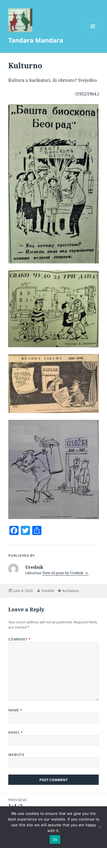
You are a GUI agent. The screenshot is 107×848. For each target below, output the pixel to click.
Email (15, 732)
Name (15, 710)
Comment (19, 639)
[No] (100, 827)
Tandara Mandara (35, 40)
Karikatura (70, 590)
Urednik (47, 590)
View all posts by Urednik (63, 572)
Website (16, 754)
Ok (55, 839)
